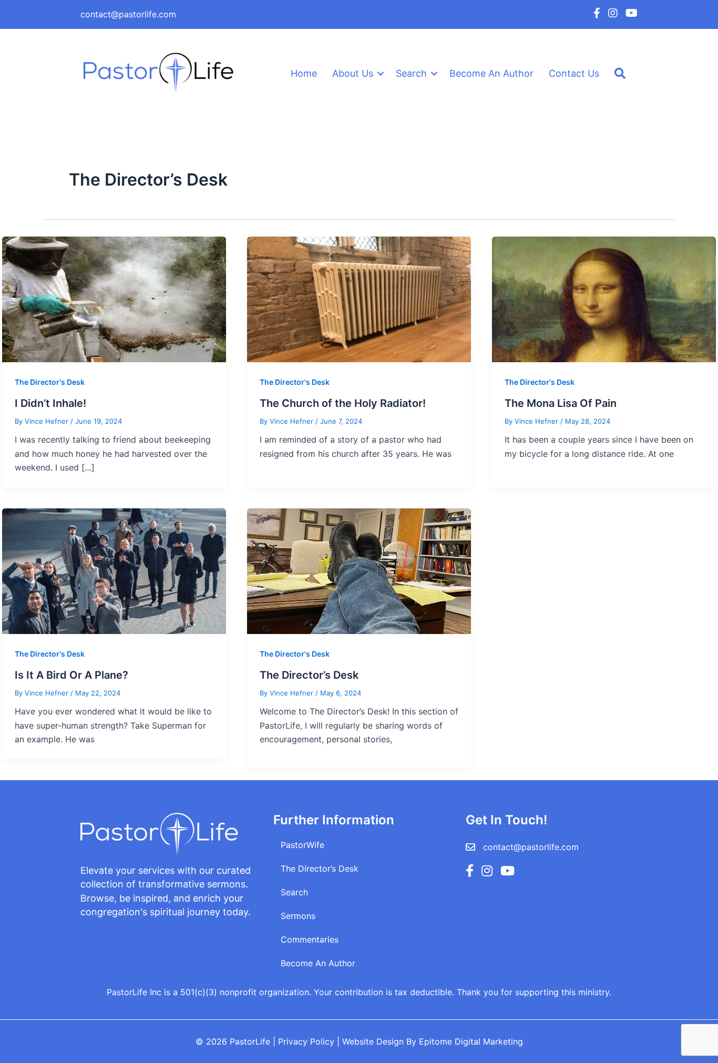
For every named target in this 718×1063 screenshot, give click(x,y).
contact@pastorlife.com (128, 14)
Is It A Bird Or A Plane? (71, 675)
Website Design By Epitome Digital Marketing (432, 1041)
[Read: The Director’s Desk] (359, 570)
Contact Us (574, 73)
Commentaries (310, 939)
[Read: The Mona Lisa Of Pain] (604, 298)
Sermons (298, 916)
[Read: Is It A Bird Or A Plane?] (114, 570)
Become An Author (491, 73)
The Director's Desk (50, 381)
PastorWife (302, 845)
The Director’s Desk (309, 675)
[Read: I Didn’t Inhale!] (114, 298)
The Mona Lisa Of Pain (561, 403)
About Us (352, 73)
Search (411, 73)
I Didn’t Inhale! (50, 403)
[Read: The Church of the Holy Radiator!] (359, 298)
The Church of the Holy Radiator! (343, 403)
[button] (380, 74)
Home (304, 73)
